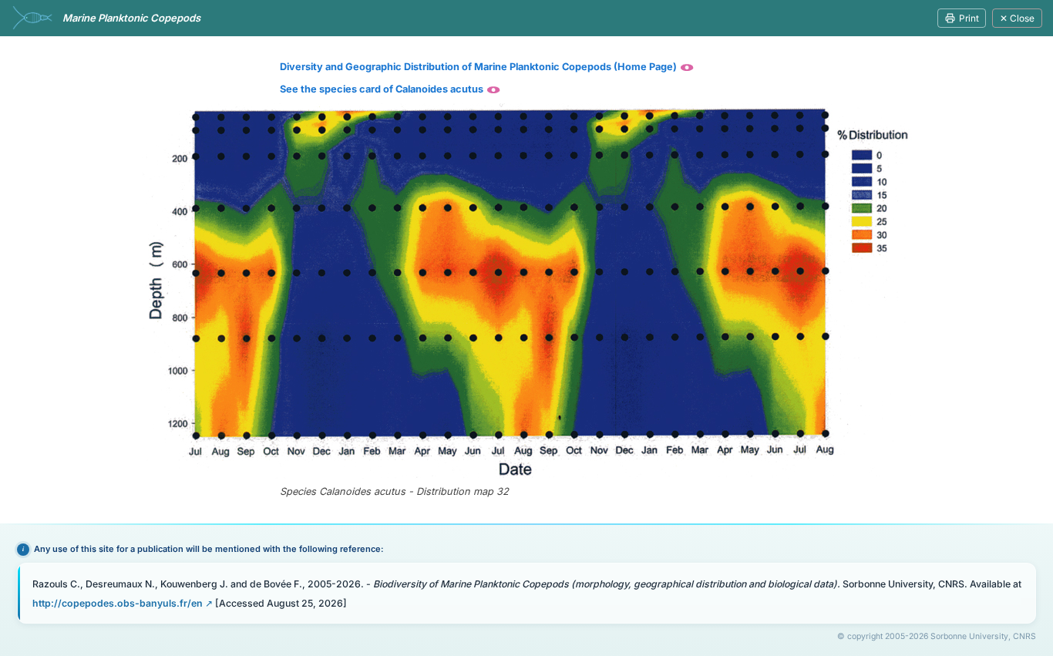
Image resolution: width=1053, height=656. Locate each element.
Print (969, 18)
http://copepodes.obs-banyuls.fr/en (117, 603)
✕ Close (1017, 18)
